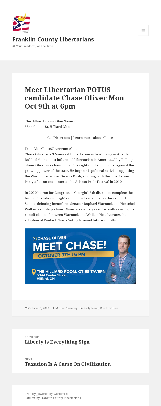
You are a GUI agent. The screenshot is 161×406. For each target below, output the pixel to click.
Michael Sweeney (66, 308)
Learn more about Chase (93, 137)
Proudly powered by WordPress (46, 394)
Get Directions (58, 137)
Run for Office (109, 308)
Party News (91, 308)
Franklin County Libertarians (53, 39)
